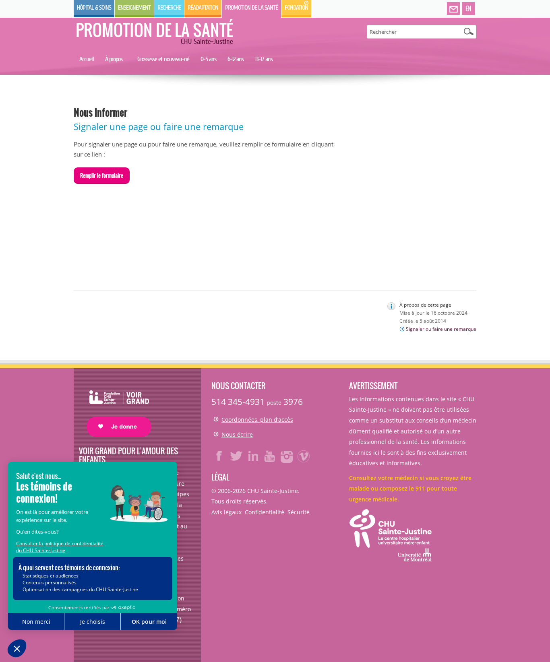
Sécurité (298, 512)
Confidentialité (264, 512)
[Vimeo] (304, 456)
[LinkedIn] (253, 456)
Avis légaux (226, 512)
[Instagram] (287, 456)
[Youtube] (270, 456)
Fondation (296, 8)
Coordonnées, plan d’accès (257, 419)
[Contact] (453, 9)
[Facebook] (219, 456)
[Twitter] (236, 456)
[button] (102, 175)
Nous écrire (237, 434)
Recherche (169, 8)
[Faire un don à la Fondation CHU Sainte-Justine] (115, 406)
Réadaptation (203, 8)
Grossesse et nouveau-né (163, 59)
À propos (113, 59)
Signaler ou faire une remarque (441, 329)
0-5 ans (208, 59)
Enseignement (134, 8)
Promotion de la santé (251, 8)
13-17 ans (264, 59)
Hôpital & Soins (94, 8)
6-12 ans (235, 59)
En (468, 8)
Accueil (86, 59)
